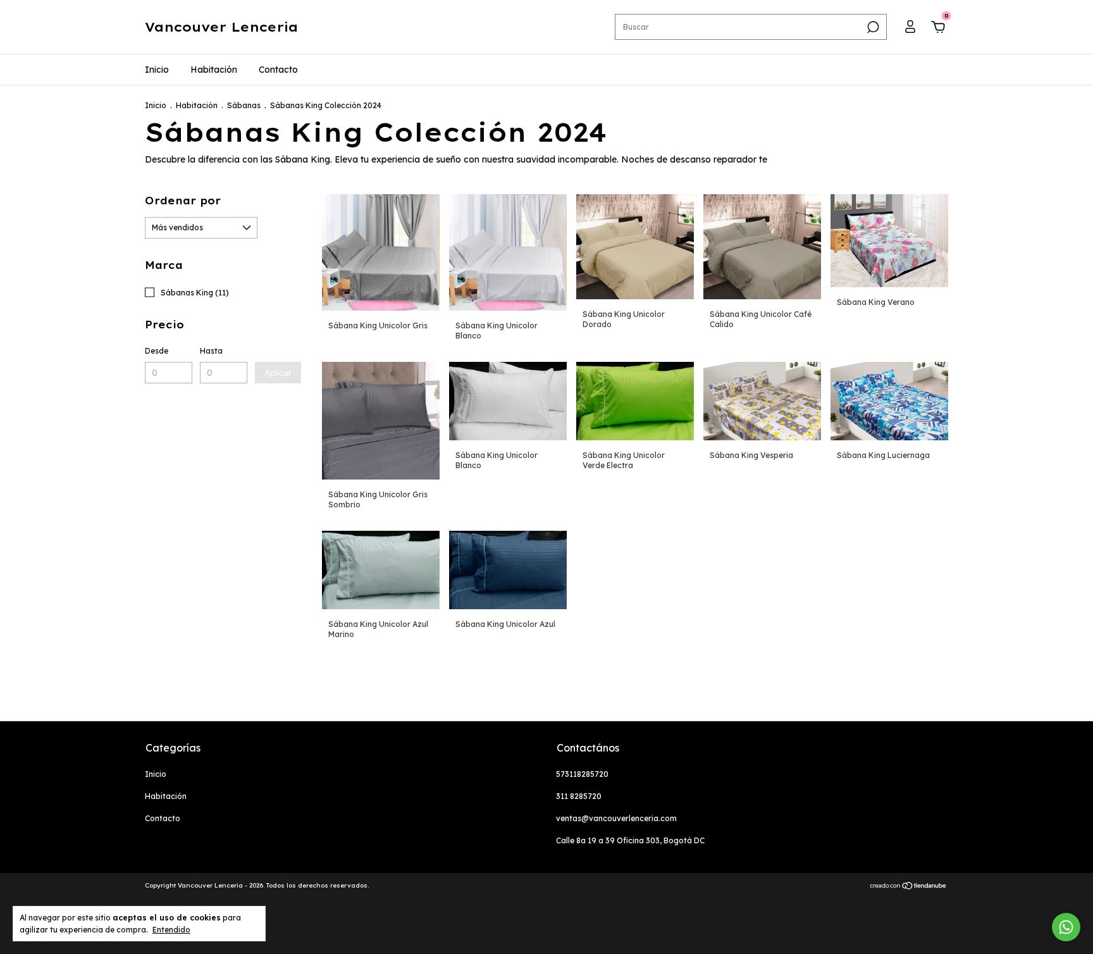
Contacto (278, 69)
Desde (156, 351)
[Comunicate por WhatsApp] (1066, 927)
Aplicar (278, 373)
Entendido (171, 929)
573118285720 (582, 774)
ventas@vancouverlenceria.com (616, 818)
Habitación (213, 69)
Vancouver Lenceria (221, 27)
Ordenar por (183, 200)
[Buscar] (872, 27)
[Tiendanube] (908, 887)
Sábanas (244, 105)
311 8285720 (579, 796)
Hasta (211, 351)
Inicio (157, 69)
